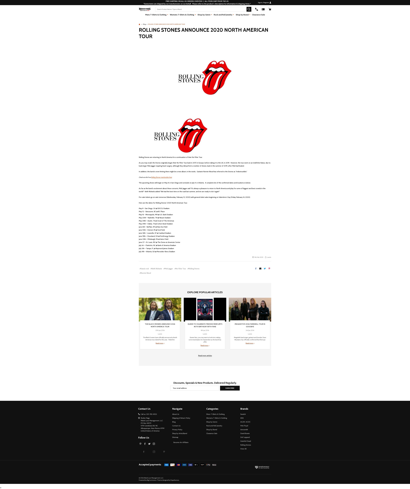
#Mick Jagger (168, 269)
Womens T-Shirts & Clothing (182, 15)
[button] (143, 452)
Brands (244, 408)
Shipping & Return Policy (181, 418)
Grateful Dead (245, 441)
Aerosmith (244, 430)
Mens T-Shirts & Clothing (155, 15)
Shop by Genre (204, 15)
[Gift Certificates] (263, 9)
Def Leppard (245, 437)
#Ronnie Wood (145, 273)
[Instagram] (154, 444)
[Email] (260, 268)
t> (135, 244)
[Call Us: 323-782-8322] (256, 9)
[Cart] (269, 9)
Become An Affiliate (180, 442)
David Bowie (245, 433)
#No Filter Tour (180, 269)
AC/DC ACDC (245, 422)
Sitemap (175, 437)
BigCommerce (151, 480)
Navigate (177, 408)
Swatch (243, 414)
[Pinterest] (269, 268)
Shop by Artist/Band (179, 433)
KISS (242, 418)
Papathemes (175, 480)
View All (243, 449)
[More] (167, 15)
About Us (175, 414)
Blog (174, 422)
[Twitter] (265, 268)
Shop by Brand (242, 15)
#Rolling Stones (193, 269)
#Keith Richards (156, 269)
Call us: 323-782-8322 (149, 414)
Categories (212, 408)
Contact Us (176, 426)
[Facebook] (256, 268)
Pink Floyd (244, 426)
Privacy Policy (177, 430)
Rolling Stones (245, 445)
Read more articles (205, 356)
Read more (159, 343)
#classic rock (144, 269)
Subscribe (229, 388)
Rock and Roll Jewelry (223, 15)
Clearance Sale (258, 15)
